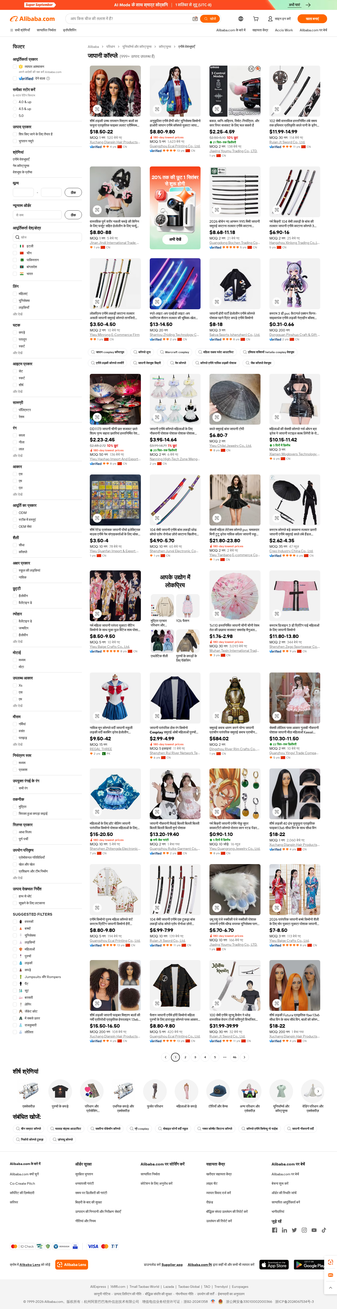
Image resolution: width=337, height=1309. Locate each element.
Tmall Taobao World (144, 1287)
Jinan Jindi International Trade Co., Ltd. (115, 243)
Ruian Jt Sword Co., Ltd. (287, 142)
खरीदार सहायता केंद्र (219, 1174)
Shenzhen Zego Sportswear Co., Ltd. (294, 647)
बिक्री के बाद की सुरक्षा (88, 1202)
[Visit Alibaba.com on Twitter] (294, 1230)
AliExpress (98, 1287)
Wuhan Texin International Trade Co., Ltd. (235, 651)
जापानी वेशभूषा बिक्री (149, 363)
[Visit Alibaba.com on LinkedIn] (284, 1230)
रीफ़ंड (209, 1202)
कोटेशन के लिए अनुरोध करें (156, 1183)
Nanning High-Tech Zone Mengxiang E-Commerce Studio (175, 459)
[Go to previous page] (165, 1057)
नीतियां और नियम (85, 1221)
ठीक (73, 192)
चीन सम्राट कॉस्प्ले (31, 1128)
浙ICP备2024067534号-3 (294, 1302)
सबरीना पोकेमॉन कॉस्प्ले (107, 1128)
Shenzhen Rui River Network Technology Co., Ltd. (175, 753)
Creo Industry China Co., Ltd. (291, 551)
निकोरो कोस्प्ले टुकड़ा (32, 1139)
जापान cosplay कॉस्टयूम (110, 352)
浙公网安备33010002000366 (249, 1302)
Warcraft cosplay (177, 352)
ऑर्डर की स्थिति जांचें (284, 1193)
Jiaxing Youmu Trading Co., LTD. (233, 151)
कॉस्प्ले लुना (144, 352)
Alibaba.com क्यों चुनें (24, 1174)
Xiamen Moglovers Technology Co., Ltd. (294, 454)
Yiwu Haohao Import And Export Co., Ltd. (115, 459)
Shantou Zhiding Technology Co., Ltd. (175, 335)
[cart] (257, 19)
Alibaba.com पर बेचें (285, 1174)
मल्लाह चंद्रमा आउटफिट (68, 1128)
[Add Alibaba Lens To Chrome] (71, 1265)
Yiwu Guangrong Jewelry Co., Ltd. (234, 849)
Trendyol (221, 1287)
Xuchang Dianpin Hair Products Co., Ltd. (115, 142)
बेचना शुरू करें (280, 1183)
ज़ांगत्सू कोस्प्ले (65, 1139)
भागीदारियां (278, 1212)
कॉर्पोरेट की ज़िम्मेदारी (22, 1193)
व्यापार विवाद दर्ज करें (218, 1193)
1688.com (117, 1287)
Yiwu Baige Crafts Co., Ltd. (110, 647)
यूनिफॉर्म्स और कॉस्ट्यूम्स (136, 47)
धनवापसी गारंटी (84, 1183)
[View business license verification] (213, 1301)
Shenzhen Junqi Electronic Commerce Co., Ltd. (175, 551)
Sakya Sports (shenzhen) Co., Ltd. (234, 335)
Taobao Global (189, 1287)
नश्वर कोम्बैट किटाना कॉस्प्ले (217, 1128)
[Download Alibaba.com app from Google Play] (310, 1265)
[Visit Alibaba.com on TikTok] (324, 1230)
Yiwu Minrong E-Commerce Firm (115, 335)
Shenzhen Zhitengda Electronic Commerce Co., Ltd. (115, 849)
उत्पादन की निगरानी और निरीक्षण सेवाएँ (98, 1212)
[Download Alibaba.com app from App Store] (274, 1265)
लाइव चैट (212, 1183)
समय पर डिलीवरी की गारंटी (91, 1193)
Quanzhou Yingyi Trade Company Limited (294, 753)
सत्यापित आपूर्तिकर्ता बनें (286, 1202)
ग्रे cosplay (142, 1128)
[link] (330, 1262)
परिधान (110, 47)
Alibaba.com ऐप (200, 1265)
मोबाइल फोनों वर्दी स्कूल (175, 1128)
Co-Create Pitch (22, 1183)
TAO (207, 1287)
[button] (195, 19)
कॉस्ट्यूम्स (165, 47)
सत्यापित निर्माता (150, 1174)
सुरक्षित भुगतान (84, 1174)
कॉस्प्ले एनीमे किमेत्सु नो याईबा (262, 1128)
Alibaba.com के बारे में (25, 1164)
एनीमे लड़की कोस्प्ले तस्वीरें (110, 363)
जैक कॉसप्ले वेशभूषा (261, 363)
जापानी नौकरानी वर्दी (303, 1128)
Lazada (168, 1287)
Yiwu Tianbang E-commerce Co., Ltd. (235, 555)
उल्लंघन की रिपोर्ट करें (219, 1221)
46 (234, 1057)
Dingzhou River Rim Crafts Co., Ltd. (235, 749)
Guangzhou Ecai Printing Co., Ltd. (175, 146)
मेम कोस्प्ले (180, 363)
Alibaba (93, 47)
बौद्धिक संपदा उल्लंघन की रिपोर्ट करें (227, 1212)
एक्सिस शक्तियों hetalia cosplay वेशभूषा (271, 352)
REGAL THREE (101, 749)
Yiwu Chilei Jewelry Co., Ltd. (230, 446)
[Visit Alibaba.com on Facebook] (275, 1230)
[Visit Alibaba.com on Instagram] (304, 1230)
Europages (240, 1287)
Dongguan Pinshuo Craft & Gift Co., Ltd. (294, 335)
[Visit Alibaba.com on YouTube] (314, 1230)
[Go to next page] (244, 1057)
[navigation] (47, 552)
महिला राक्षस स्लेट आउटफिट (218, 352)
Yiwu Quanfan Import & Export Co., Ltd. (115, 551)
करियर (14, 1202)
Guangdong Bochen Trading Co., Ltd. (235, 243)
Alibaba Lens (29, 1265)
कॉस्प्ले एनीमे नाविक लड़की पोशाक (218, 363)
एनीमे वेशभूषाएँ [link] (186, 47)
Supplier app (172, 1265)
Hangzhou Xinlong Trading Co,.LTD (294, 243)
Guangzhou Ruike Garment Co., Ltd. (175, 849)
